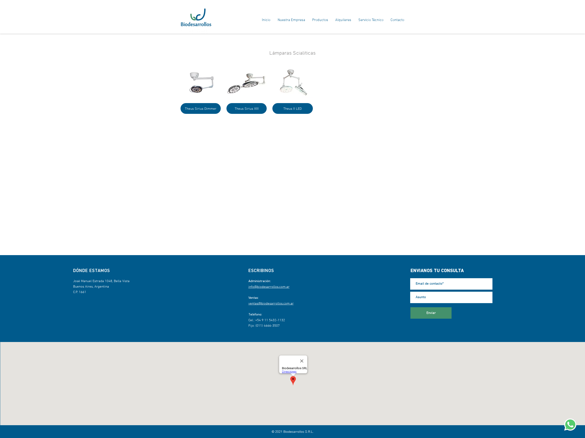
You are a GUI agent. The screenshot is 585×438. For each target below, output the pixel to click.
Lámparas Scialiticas (292, 53)
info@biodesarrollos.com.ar (269, 287)
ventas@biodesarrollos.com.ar (271, 304)
